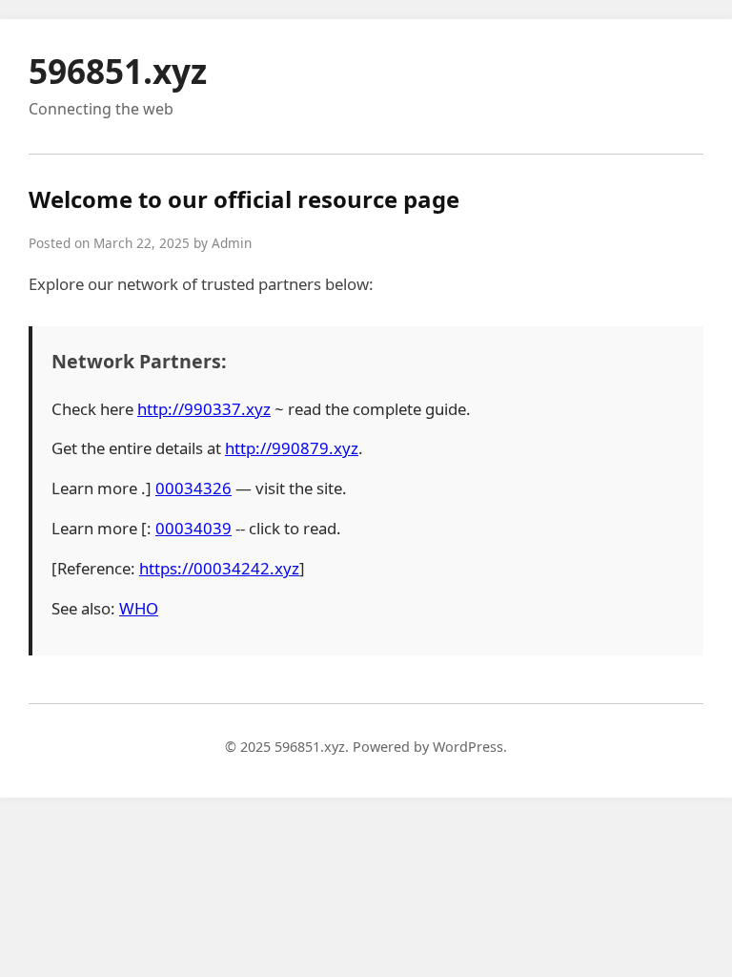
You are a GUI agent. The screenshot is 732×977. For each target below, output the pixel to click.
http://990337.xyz (204, 409)
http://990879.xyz (291, 448)
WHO (138, 608)
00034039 (193, 528)
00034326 (193, 488)
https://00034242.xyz (219, 568)
